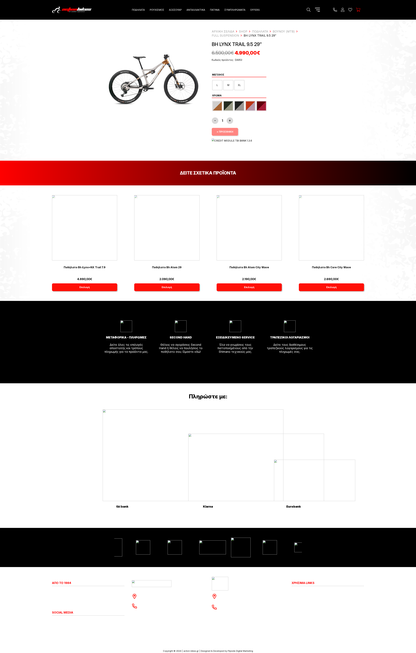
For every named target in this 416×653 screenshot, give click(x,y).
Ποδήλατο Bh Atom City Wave (249, 267)
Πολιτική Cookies (303, 594)
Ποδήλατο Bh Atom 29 (167, 267)
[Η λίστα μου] (350, 10)
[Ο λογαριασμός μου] (342, 10)
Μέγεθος (218, 74)
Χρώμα (217, 95)
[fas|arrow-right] (126, 360)
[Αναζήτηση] (308, 10)
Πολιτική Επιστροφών (306, 601)
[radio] (217, 85)
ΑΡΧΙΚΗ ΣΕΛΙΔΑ (223, 31)
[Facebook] (56, 621)
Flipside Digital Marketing (240, 651)
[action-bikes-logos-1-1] (72, 9)
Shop (243, 31)
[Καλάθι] (358, 9)
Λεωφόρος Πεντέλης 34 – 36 (241, 594)
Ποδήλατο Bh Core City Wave (331, 267)
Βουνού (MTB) (284, 31)
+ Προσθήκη (225, 131)
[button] (147, 9)
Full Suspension (225, 35)
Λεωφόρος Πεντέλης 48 (157, 594)
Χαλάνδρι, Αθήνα (152, 598)
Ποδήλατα (260, 31)
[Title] (335, 10)
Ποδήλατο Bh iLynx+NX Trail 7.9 (84, 267)
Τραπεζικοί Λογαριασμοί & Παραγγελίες (319, 616)
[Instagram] (53, 621)
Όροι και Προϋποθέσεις (308, 609)
